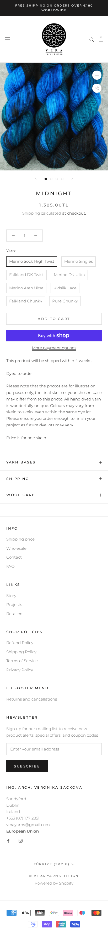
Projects (14, 604)
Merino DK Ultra (69, 274)
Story (11, 595)
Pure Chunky (65, 301)
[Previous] (36, 179)
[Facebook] (8, 840)
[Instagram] (21, 840)
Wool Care (20, 495)
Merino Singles (78, 261)
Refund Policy (19, 642)
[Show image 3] (57, 179)
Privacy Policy (19, 669)
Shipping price (20, 539)
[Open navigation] (7, 39)
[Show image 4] (62, 179)
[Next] (72, 179)
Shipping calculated (41, 213)
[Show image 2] (51, 179)
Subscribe (27, 766)
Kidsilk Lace (65, 287)
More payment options (54, 347)
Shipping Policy (21, 651)
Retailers (14, 613)
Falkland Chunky (25, 301)
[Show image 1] (46, 179)
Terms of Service (22, 660)
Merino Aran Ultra (26, 287)
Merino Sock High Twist (31, 261)
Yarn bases (21, 462)
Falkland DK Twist (26, 274)
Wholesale (16, 548)
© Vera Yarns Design (54, 876)
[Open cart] (101, 39)
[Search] (91, 39)
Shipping (17, 479)
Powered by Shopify (54, 883)
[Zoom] (96, 75)
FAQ (10, 566)
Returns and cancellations (31, 699)
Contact (14, 557)
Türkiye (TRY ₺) (52, 864)
